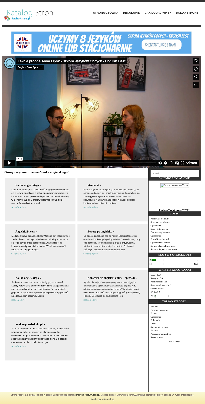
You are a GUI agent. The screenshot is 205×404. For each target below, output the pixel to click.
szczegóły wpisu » (18, 207)
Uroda (153, 323)
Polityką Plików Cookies (87, 395)
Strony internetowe (159, 229)
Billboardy (155, 320)
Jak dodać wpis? (158, 12)
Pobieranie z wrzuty (160, 218)
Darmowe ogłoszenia (160, 232)
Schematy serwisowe (160, 222)
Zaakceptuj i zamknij (102, 399)
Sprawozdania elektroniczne (164, 246)
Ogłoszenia (156, 225)
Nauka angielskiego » (28, 185)
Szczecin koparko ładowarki (164, 249)
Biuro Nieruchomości (160, 239)
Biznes (154, 313)
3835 (196, 264)
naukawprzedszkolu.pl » (30, 324)
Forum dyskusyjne (159, 310)
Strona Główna (105, 12)
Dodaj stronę (187, 12)
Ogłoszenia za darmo (160, 242)
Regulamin (131, 12)
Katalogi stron (157, 337)
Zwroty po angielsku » (101, 231)
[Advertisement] (175, 368)
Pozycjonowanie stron (161, 334)
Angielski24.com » (26, 231)
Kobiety (154, 306)
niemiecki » (94, 185)
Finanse (154, 330)
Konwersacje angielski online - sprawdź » (112, 277)
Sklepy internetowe (159, 327)
